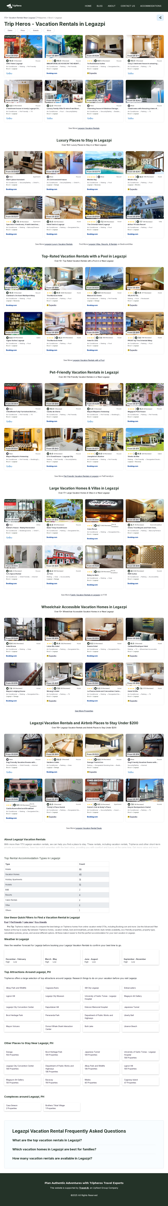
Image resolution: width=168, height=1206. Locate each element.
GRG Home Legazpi (14, 63)
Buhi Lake (89, 1026)
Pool (6, 922)
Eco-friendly (41, 922)
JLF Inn (50, 574)
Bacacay (97, 185)
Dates (10, 30)
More (49, 30)
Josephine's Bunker (95, 456)
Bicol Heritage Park (14, 1015)
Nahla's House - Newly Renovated (20, 528)
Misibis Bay (92, 180)
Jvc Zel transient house (57, 180)
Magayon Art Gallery (133, 996)
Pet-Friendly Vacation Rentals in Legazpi (81, 476)
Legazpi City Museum (55, 996)
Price (23, 30)
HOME (88, 6)
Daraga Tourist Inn (95, 762)
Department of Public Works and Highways (99, 1016)
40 (80, 874)
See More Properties (84, 711)
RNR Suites (132, 574)
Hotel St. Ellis (92, 340)
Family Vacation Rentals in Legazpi (85, 595)
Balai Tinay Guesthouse (57, 528)
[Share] (160, 17)
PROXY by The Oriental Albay (140, 340)
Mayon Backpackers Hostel (139, 807)
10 (80, 884)
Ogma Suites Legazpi (15, 340)
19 (80, 879)
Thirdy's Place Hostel (56, 807)
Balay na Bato (93, 575)
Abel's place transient (15, 180)
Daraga (56, 185)
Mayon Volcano (13, 1026)
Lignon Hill (10, 996)
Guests (36, 30)
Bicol (8, 69)
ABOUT (112, 6)
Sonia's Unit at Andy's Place (99, 807)
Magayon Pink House (137, 412)
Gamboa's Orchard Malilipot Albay (20, 295)
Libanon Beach (130, 1026)
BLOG (100, 6)
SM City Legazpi (92, 988)
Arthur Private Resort (137, 224)
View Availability (30, 73)
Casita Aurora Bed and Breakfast (20, 808)
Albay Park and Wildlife (16, 988)
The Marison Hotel (54, 295)
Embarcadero (130, 988)
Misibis (137, 185)
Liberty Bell (129, 1015)
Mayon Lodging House (15, 691)
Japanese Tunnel (131, 1007)
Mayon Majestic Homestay (98, 412)
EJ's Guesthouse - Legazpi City (60, 456)
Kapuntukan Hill (52, 1007)
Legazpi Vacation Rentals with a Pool (88, 360)
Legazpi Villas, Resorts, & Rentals (102, 244)
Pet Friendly (16, 922)
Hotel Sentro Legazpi (55, 224)
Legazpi (14, 69)
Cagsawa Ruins (52, 988)
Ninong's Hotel (53, 691)
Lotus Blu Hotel (53, 646)
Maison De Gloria (94, 295)
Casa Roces (92, 529)
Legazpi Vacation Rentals (88, 128)
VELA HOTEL (133, 295)
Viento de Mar (134, 456)
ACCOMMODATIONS (150, 6)
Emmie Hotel (92, 646)
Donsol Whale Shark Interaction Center (59, 1027)
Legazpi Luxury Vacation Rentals (58, 244)
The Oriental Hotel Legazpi (98, 224)
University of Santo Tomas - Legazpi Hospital (100, 997)
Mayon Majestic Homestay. (17, 456)
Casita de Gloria (53, 412)
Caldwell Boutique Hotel (138, 646)
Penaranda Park (52, 1015)
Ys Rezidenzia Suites (96, 63)
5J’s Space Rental (13, 574)
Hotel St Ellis (133, 691)
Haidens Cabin (53, 762)
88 (80, 869)
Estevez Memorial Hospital (96, 1007)
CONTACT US (128, 6)
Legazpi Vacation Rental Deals (88, 828)
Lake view (28, 922)
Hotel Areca (11, 646)
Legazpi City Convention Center (20, 1007)
